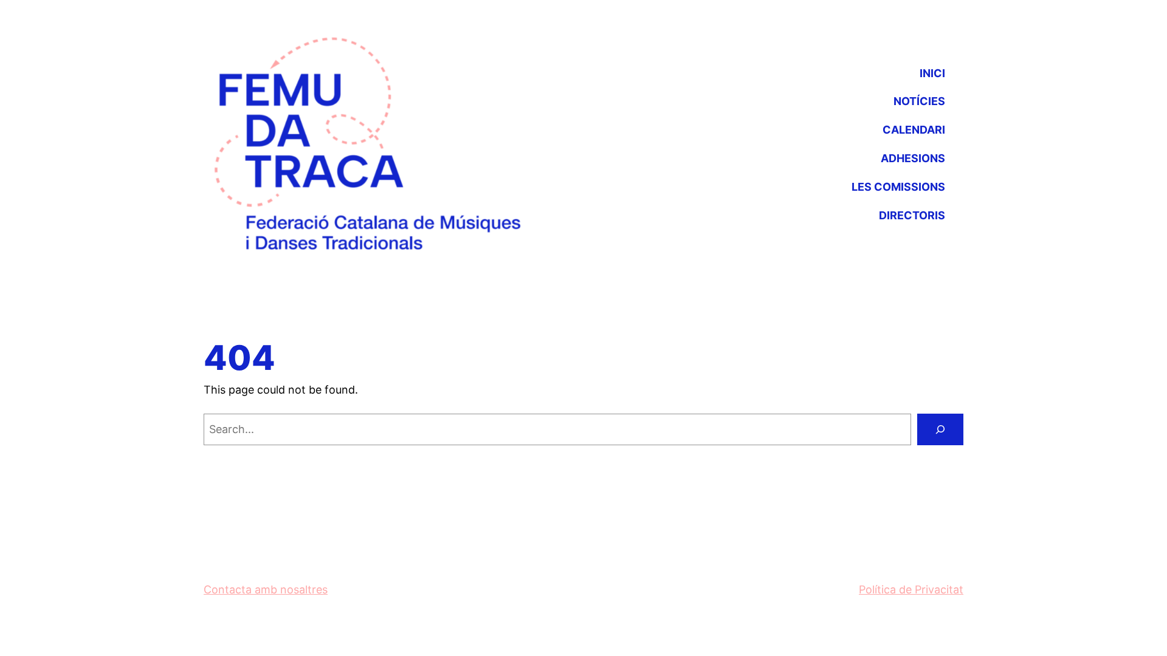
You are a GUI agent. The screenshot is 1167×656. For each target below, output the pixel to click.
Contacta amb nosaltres (266, 589)
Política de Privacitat (911, 589)
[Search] (940, 429)
